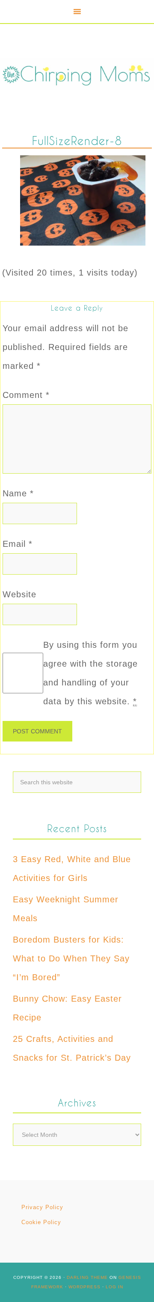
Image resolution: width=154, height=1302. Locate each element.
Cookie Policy (41, 1222)
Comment (26, 395)
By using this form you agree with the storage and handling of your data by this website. (90, 673)
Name (18, 493)
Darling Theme (87, 1277)
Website (19, 594)
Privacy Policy (42, 1207)
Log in (114, 1286)
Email (18, 544)
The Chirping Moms (77, 74)
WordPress (84, 1286)
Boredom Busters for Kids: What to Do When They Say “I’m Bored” (71, 958)
